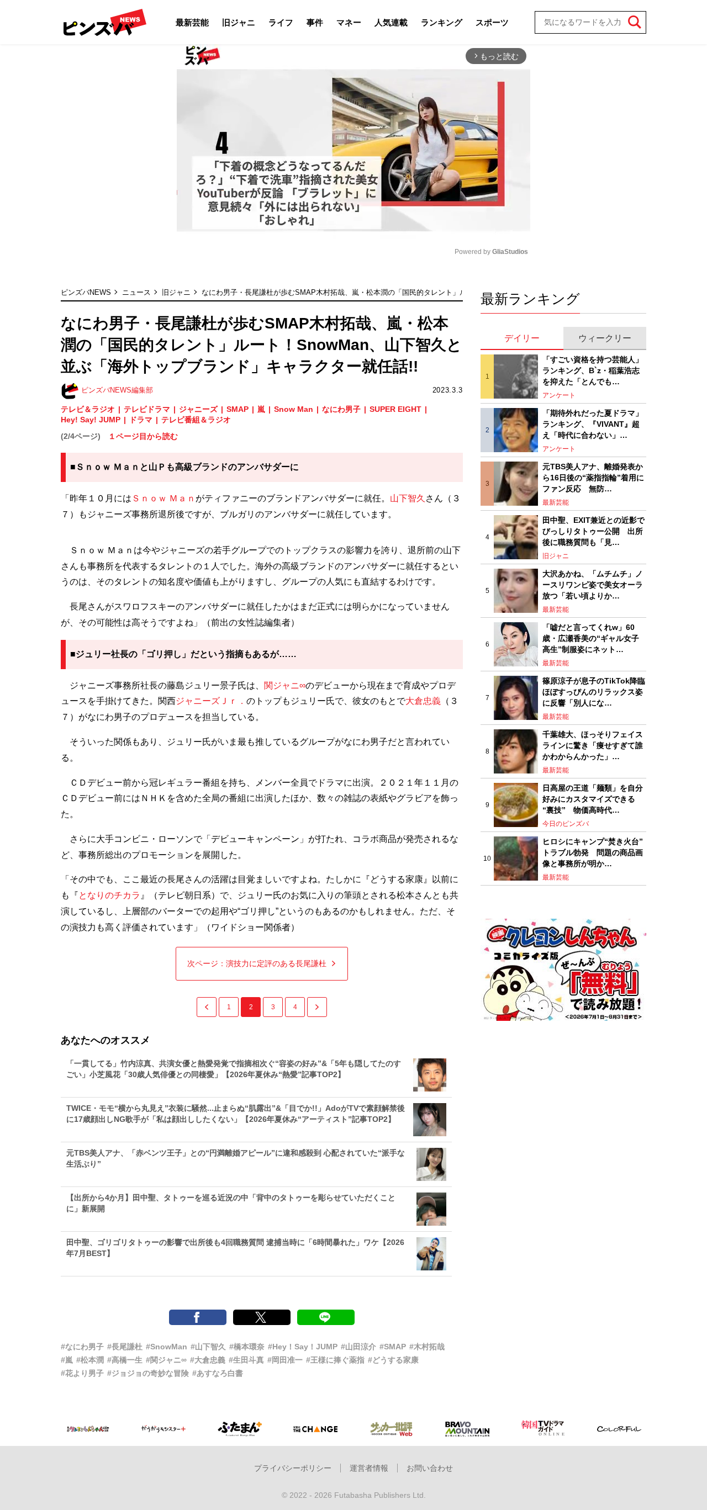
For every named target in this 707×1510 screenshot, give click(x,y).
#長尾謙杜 (125, 1346)
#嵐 (67, 1359)
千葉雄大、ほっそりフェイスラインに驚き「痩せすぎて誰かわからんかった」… (592, 745)
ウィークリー (604, 338)
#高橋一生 (125, 1359)
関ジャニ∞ (284, 685)
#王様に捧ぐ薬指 (335, 1359)
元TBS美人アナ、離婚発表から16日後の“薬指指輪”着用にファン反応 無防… (593, 477)
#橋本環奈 (247, 1346)
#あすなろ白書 (217, 1373)
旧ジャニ (238, 22)
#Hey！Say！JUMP (302, 1346)
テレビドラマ (147, 409)
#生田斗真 (246, 1359)
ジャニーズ (198, 409)
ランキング (441, 22)
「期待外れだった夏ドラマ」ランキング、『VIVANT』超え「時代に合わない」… (592, 424)
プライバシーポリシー (292, 1468)
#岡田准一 (285, 1359)
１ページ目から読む (143, 436)
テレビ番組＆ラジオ (196, 419)
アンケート (559, 395)
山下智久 (407, 498)
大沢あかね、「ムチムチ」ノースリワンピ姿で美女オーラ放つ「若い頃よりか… (592, 584)
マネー (348, 22)
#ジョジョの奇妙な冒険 (148, 1373)
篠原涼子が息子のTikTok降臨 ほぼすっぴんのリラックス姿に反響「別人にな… (594, 691)
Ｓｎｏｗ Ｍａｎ (163, 498)
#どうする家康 (393, 1359)
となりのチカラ (109, 895)
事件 (315, 22)
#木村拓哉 (427, 1346)
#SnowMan (166, 1346)
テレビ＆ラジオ (88, 409)
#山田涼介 (358, 1346)
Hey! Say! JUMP (90, 419)
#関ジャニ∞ (166, 1359)
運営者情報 (369, 1468)
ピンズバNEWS (86, 292)
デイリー (522, 338)
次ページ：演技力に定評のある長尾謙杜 (256, 963)
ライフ (280, 22)
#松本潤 (90, 1359)
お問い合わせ (430, 1468)
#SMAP (392, 1346)
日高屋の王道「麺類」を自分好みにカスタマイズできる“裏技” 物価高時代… (592, 798)
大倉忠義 (423, 701)
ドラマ (140, 419)
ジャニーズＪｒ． (211, 701)
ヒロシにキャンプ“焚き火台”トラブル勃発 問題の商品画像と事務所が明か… (592, 852)
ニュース (136, 292)
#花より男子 (82, 1373)
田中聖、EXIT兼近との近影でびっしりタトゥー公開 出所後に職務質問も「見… (593, 531)
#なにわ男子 (82, 1346)
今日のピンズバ (565, 823)
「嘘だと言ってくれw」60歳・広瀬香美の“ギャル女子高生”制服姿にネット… (590, 638)
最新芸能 (192, 22)
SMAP (237, 409)
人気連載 (391, 22)
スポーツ (492, 22)
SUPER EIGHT (395, 409)
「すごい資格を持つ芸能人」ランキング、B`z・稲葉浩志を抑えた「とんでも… (592, 370)
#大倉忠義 (207, 1359)
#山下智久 (208, 1346)
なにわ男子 (341, 409)
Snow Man (293, 409)
